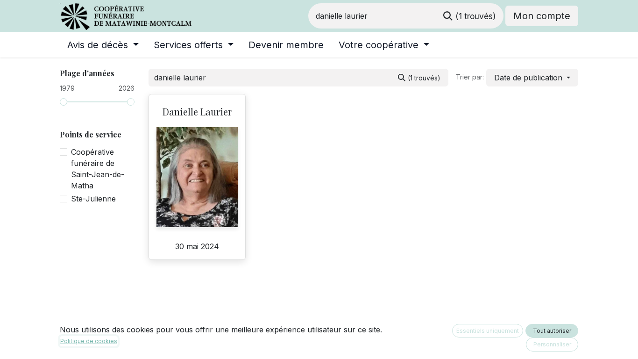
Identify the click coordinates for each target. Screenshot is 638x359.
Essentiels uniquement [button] (487, 330)
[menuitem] (103, 45)
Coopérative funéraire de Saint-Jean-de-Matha (97, 168)
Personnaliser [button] (552, 344)
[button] (532, 77)
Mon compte (541, 16)
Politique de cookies (88, 341)
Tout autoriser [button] (552, 330)
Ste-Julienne (93, 198)
